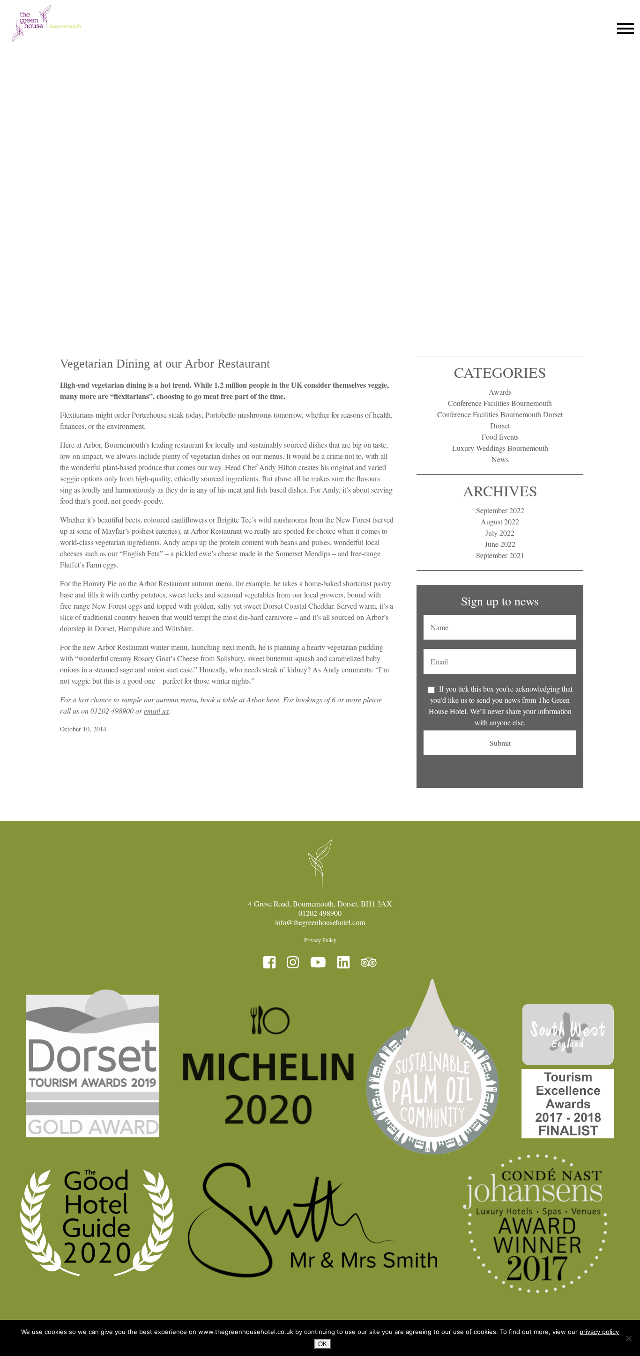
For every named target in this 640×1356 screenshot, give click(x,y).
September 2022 (500, 510)
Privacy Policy (320, 939)
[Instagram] (293, 962)
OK (322, 1344)
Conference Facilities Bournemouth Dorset (500, 414)
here (272, 699)
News (500, 459)
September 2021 (500, 555)
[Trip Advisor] (368, 962)
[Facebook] (269, 962)
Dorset (500, 425)
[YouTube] (318, 962)
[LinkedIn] (343, 962)
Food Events (500, 437)
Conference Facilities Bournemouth (500, 403)
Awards (500, 392)
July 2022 (499, 533)
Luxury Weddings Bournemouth (500, 448)
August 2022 (500, 521)
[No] (628, 1338)
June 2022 (500, 544)
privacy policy (599, 1331)
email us (156, 710)
